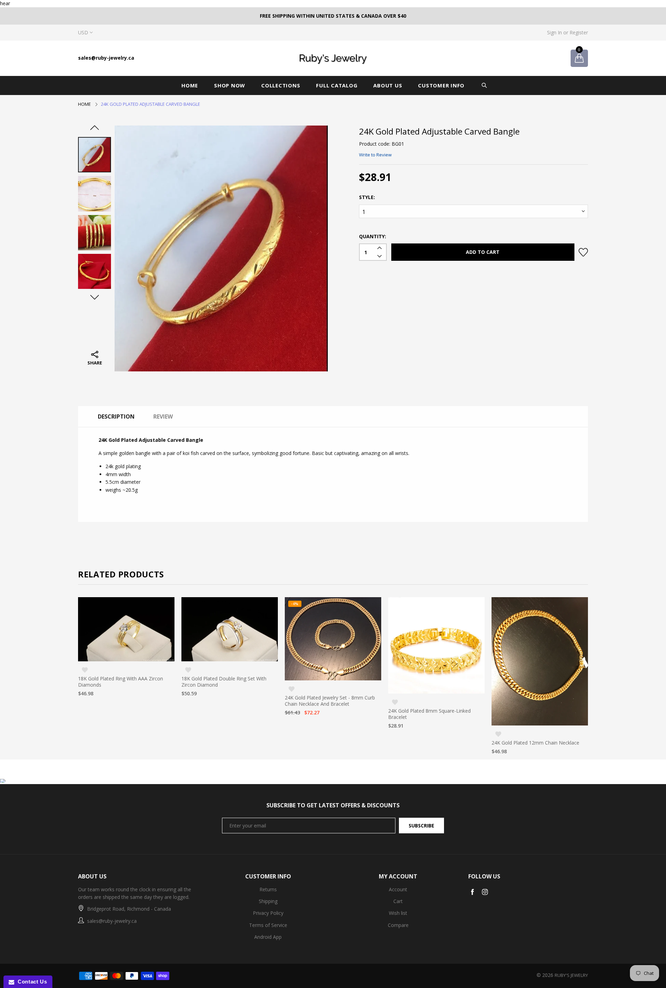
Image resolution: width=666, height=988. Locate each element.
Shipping (268, 901)
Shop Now (229, 85)
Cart (398, 901)
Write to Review (375, 155)
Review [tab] (163, 416)
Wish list (398, 913)
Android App (268, 937)
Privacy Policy (268, 913)
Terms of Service (268, 925)
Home (189, 85)
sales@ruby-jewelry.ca (106, 57)
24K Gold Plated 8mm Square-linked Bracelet (326, 714)
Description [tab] (116, 416)
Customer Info (441, 85)
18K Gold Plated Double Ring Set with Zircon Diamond (120, 682)
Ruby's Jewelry (571, 975)
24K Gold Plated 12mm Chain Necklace (432, 743)
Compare (398, 925)
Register (579, 32)
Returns (268, 889)
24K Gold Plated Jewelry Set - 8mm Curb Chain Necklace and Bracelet (226, 701)
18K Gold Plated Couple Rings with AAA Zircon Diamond (536, 713)
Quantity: (372, 236)
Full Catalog (336, 85)
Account (398, 889)
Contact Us (30, 982)
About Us (387, 85)
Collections (280, 85)
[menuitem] (192, 85)
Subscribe (421, 825)
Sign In (554, 32)
